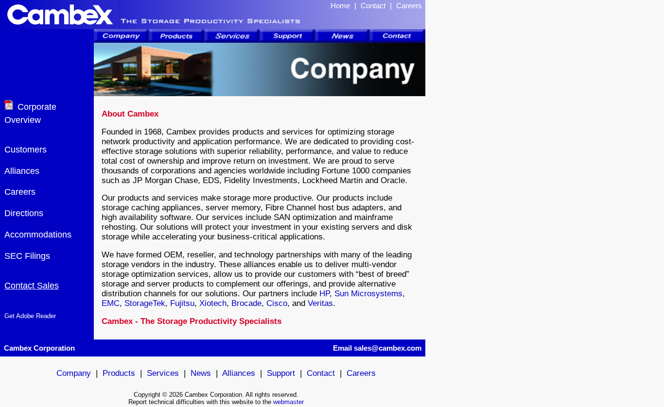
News (201, 373)
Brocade (246, 303)
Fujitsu (182, 303)
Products (119, 373)
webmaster (288, 402)
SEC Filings (27, 256)
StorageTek (144, 303)
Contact (373, 5)
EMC (111, 303)
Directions (23, 213)
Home (340, 5)
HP (324, 293)
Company (73, 373)
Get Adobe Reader (30, 316)
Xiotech (213, 303)
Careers (409, 5)
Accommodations (37, 234)
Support (281, 373)
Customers (25, 149)
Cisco (276, 303)
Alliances (21, 171)
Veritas (320, 303)
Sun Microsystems (368, 293)
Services (163, 373)
